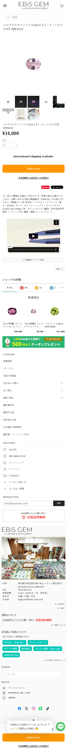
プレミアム (8, 368)
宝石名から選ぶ (10, 383)
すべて (10, 287)
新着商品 (7, 361)
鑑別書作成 (8, 405)
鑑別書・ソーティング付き (16, 434)
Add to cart (33, 168)
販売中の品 (8, 412)
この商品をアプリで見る (33, 259)
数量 (4, 140)
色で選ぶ (7, 390)
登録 (59, 503)
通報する (59, 269)
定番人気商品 (9, 376)
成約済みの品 (9, 420)
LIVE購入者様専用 (12, 427)
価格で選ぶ (8, 398)
